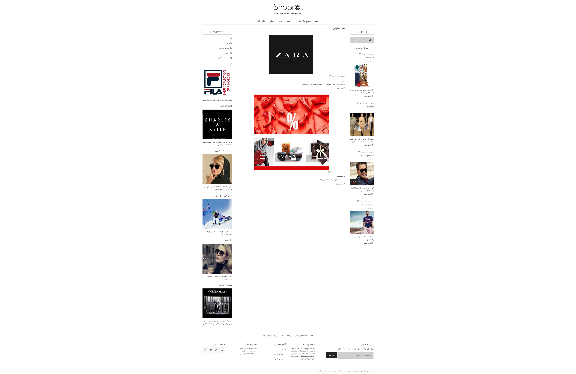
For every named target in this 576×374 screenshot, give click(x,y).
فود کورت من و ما (277, 359)
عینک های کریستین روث (222, 151)
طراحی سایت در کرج (325, 371)
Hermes (370, 107)
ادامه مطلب (339, 88)
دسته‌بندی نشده (224, 48)
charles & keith (226, 106)
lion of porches (367, 156)
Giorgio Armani (225, 285)
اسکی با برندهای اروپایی (222, 196)
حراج (272, 21)
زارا (343, 81)
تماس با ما (261, 21)
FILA (230, 64)
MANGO (370, 58)
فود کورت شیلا (278, 354)
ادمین (369, 61)
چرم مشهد (341, 176)
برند (280, 21)
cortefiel (228, 241)
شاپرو (343, 371)
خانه (317, 21)
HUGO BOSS (368, 205)
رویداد (289, 21)
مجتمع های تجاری (304, 21)
